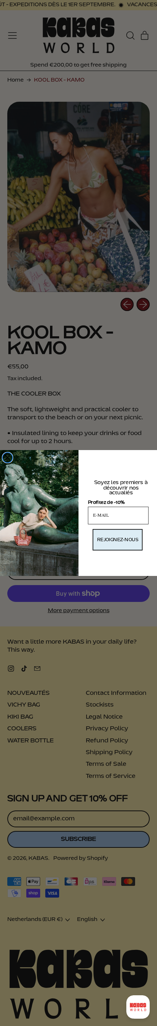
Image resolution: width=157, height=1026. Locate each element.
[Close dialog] (8, 458)
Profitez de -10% (106, 502)
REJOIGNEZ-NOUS (117, 540)
